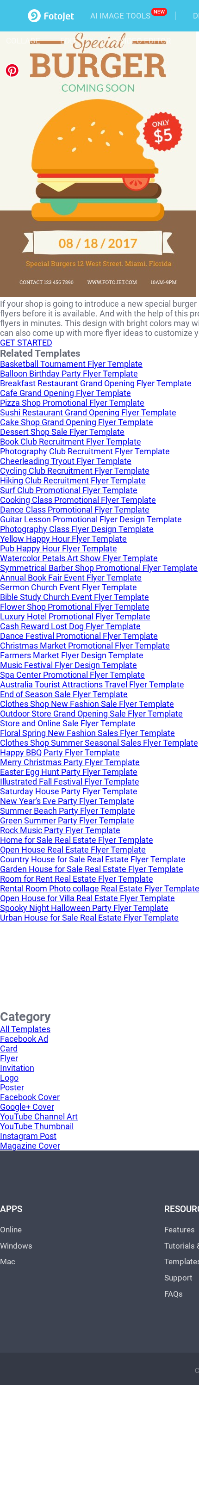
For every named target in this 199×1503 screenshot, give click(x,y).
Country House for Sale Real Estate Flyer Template (93, 859)
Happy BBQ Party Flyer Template (60, 752)
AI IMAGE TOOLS (120, 15)
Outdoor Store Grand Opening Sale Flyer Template (91, 713)
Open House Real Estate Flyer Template (73, 849)
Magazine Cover (30, 1145)
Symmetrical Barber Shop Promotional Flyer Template (99, 568)
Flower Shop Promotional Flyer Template (74, 607)
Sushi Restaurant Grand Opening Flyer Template (88, 412)
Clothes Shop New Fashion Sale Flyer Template (87, 704)
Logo (9, 1077)
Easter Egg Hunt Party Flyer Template (68, 772)
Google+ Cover (27, 1107)
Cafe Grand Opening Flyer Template (65, 393)
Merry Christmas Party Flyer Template (70, 762)
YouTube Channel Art (39, 1116)
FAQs (173, 1294)
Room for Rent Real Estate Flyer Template (76, 879)
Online (11, 1229)
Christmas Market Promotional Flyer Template (85, 645)
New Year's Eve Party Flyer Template (67, 801)
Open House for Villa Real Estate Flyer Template (87, 898)
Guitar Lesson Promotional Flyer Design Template (91, 519)
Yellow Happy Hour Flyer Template (63, 539)
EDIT (68, 40)
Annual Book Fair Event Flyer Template (71, 577)
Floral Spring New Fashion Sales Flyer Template (87, 733)
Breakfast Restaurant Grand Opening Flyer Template (96, 383)
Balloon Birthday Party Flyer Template (69, 373)
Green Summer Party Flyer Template (67, 820)
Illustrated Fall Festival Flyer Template (69, 781)
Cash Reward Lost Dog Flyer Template (70, 626)
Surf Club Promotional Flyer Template (68, 490)
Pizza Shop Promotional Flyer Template (72, 403)
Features (179, 1229)
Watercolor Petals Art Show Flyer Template (79, 558)
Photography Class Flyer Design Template (77, 529)
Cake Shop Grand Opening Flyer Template (76, 422)
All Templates (25, 1029)
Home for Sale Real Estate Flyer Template (76, 840)
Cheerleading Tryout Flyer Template (65, 461)
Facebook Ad (24, 1039)
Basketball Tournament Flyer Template (71, 364)
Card (9, 1048)
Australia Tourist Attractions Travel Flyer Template (92, 684)
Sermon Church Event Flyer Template (68, 587)
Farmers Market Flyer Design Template (71, 655)
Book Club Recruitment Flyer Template (70, 441)
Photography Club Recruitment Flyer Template (85, 451)
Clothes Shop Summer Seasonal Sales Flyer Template (99, 743)
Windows (16, 1245)
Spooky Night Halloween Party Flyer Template (84, 908)
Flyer (9, 1058)
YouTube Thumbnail (37, 1126)
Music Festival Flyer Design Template (68, 665)
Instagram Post (28, 1136)
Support (178, 1277)
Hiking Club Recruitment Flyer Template (73, 480)
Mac (7, 1261)
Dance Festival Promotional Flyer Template (79, 636)
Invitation (17, 1068)
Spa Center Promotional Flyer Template (72, 675)
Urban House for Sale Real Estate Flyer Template (89, 917)
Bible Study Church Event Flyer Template (74, 597)
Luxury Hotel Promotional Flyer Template (75, 616)
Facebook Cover (30, 1097)
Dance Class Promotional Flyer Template (74, 509)
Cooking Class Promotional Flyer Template (78, 500)
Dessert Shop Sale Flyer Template (62, 432)
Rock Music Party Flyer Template (60, 830)
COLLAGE (23, 40)
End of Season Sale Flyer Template (64, 694)
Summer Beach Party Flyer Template (67, 811)
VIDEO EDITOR (145, 40)
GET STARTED (26, 342)
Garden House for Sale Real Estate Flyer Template (91, 869)
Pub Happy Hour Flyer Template (58, 548)
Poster (12, 1087)
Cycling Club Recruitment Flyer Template (74, 471)
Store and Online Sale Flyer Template (68, 723)
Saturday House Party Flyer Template (68, 791)
